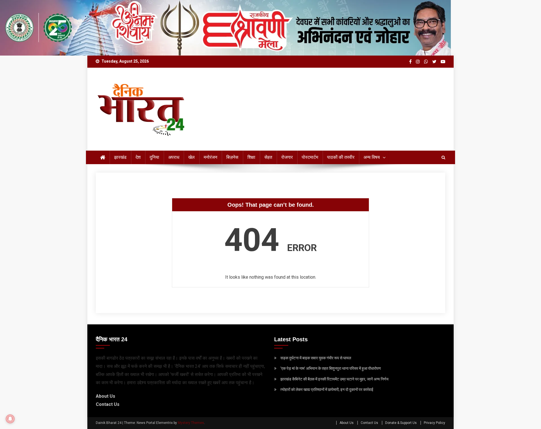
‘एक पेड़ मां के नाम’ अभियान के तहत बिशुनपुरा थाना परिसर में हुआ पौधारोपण (330, 368)
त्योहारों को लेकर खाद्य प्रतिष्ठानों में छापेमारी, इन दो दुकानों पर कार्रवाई (326, 389)
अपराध (173, 157)
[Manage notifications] (10, 418)
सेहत (268, 157)
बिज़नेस (232, 157)
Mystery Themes (191, 423)
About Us (105, 396)
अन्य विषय (371, 157)
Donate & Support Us (401, 423)
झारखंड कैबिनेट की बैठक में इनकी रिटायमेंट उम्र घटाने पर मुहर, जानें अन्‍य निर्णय (334, 379)
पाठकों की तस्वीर (340, 157)
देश (138, 157)
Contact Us (107, 404)
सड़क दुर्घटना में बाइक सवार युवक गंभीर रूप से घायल (315, 358)
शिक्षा (251, 157)
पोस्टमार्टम (310, 157)
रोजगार (287, 157)
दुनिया (154, 157)
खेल (191, 157)
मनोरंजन (210, 157)
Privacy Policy (434, 423)
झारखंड (120, 157)
